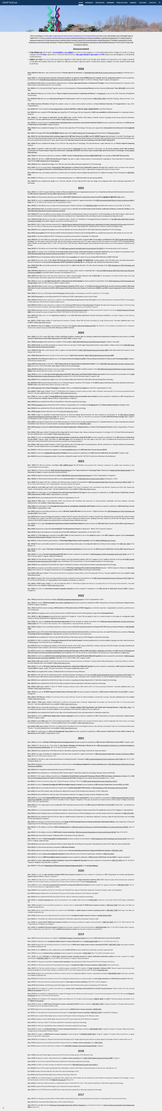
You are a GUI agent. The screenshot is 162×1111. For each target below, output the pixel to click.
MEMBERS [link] (110, 2)
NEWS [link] (81, 2)
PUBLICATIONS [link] (122, 2)
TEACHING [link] (142, 2)
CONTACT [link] (152, 2)
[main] (81, 571)
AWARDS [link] (133, 2)
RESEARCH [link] (89, 2)
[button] (160, 2)
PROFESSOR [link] (100, 2)
